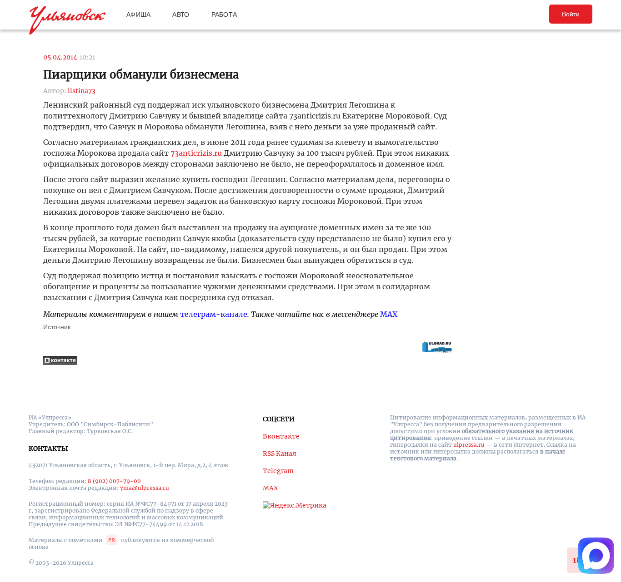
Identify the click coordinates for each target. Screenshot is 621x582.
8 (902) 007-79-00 (114, 481)
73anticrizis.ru (196, 153)
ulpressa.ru (469, 444)
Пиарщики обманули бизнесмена (141, 75)
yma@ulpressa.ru (144, 487)
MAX (388, 314)
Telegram (278, 471)
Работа (224, 14)
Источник (56, 326)
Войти (571, 14)
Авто (180, 14)
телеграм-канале (213, 314)
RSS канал (279, 453)
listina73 (81, 91)
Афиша (138, 14)
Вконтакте (281, 436)
